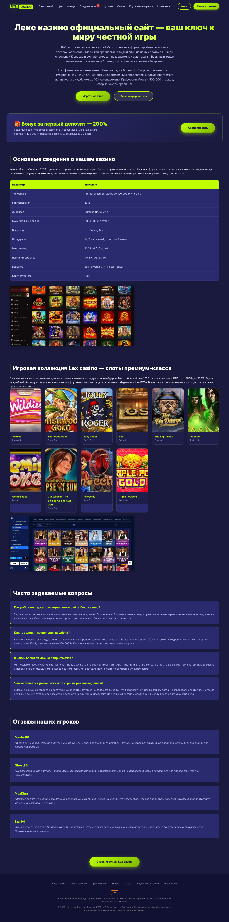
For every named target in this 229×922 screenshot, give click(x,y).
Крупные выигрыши (141, 6)
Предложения (89, 6)
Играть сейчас (93, 96)
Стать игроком (206, 6)
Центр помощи (66, 6)
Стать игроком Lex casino (114, 861)
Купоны (108, 6)
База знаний (46, 6)
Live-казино (164, 6)
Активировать (198, 127)
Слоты (121, 6)
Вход (184, 6)
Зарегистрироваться (133, 96)
